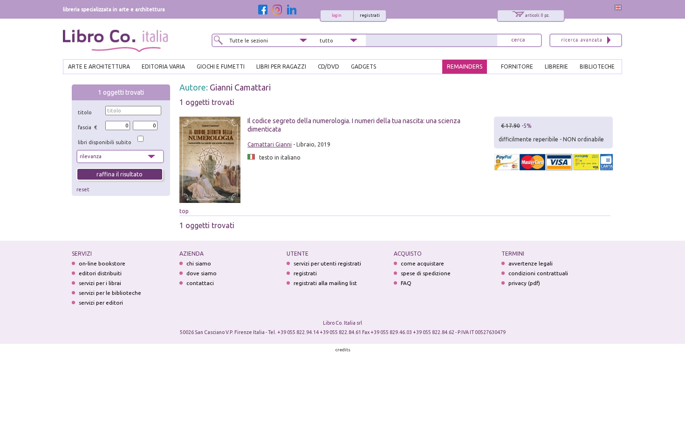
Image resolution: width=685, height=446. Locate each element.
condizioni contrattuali (538, 273)
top (184, 211)
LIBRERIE (556, 66)
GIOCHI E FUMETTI (221, 66)
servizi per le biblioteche (110, 293)
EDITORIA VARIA (163, 66)
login (337, 15)
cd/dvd (328, 66)
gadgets (363, 66)
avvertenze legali (530, 263)
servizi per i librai (100, 283)
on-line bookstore (102, 263)
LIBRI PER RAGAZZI (281, 66)
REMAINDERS (464, 66)
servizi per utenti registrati (327, 263)
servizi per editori (101, 303)
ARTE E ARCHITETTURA (99, 66)
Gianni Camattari (240, 87)
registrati (370, 15)
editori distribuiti (100, 273)
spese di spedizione (426, 273)
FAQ (406, 283)
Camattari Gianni (269, 144)
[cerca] (518, 40)
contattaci (200, 283)
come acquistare (422, 263)
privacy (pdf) (524, 283)
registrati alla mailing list (325, 283)
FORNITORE (517, 66)
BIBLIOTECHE (597, 66)
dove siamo (201, 273)
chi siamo (198, 263)
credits (343, 349)
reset (82, 189)
